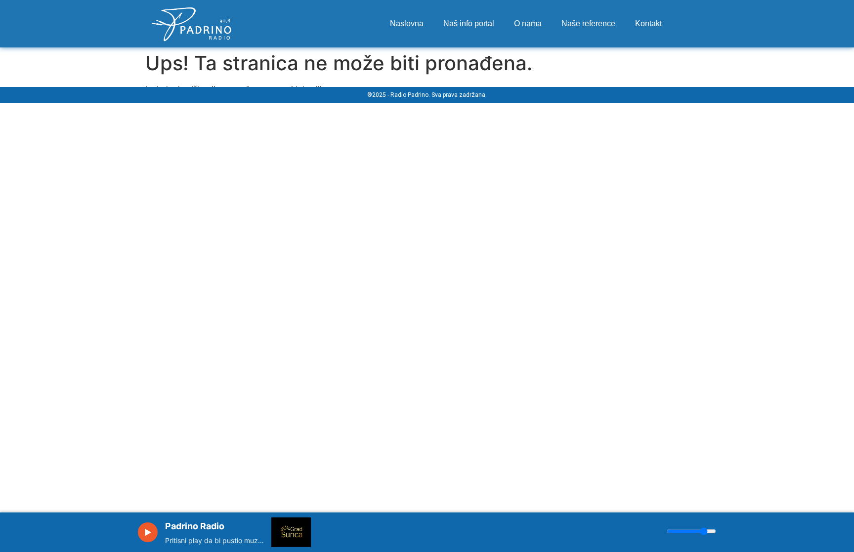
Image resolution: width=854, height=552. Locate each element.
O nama (528, 23)
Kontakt (648, 23)
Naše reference (588, 23)
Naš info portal (468, 23)
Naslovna (407, 23)
